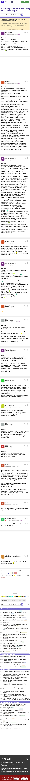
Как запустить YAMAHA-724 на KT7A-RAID (12, 715)
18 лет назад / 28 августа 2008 (13, 382)
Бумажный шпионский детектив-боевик (13, 662)
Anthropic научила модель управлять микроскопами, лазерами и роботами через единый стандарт (15, 686)
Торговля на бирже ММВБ (8, 640)
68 (15, 14)
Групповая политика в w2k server (10, 710)
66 (11, 14)
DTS (6, 446)
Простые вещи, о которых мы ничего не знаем (13, 620)
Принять (16, 779)
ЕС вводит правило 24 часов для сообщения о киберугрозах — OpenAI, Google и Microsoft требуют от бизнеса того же (15, 695)
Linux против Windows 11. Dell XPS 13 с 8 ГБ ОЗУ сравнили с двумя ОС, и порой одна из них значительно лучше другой (16, 699)
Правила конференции (17, 768)
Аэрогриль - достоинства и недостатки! (12, 632)
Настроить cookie (19, 771)
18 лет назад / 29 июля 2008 (12, 160)
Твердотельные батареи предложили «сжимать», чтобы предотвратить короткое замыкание (16, 675)
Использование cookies (7, 771)
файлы (20, 575)
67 (13, 14)
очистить (3, 577)
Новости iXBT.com (5, 669)
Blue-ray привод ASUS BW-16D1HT (10, 615)
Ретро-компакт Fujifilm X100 (9, 631)
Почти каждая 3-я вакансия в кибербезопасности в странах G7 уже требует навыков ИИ (15, 678)
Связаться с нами (6, 768)
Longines (8, 380)
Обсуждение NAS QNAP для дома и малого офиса (14, 650)
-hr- (10, 575)
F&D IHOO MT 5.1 (6, 707)
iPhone (4, 622)
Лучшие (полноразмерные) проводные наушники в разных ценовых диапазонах (14, 646)
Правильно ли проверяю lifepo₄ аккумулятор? (14, 656)
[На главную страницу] (2, 2)
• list (19, 573)
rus (12, 575)
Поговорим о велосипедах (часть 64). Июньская (14, 619)
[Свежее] (9, 2)
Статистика (7, 770)
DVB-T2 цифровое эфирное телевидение (12, 617)
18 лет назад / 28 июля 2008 (12, 34)
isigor (7, 320)
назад (2, 14)
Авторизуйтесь (5, 600)
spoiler (3, 573)
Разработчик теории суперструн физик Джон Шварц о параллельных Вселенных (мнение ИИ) (16, 664)
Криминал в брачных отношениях (10, 648)
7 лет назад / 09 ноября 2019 (12, 558)
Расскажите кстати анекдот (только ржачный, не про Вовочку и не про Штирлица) (15, 625)
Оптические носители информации (8, 6)
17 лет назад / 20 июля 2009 (12, 504)
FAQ (2, 770)
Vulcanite (8, 33)
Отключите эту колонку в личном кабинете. (11, 728)
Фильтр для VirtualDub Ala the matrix (12, 666)
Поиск (25, 768)
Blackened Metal (11, 556)
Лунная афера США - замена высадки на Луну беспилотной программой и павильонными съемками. (15, 628)
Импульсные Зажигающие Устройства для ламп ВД (14, 637)
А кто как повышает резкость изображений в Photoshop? (16, 719)
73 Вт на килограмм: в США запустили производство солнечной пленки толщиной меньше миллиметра (14, 684)
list (22, 573)
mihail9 (7, 465)
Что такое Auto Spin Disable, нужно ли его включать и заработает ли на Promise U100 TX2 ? (15, 705)
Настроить (24, 779)
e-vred (7, 405)
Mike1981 (8, 518)
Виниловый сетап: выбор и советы (11, 611)
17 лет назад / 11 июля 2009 (12, 466)
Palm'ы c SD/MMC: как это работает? (11, 709)
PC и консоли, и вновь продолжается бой (12, 642)
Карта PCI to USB (7, 722)
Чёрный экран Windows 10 (9, 643)
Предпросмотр (21, 600)
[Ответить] (24, 32)
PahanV (7, 81)
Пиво (4, 651)
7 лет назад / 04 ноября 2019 (14, 520)
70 (20, 14)
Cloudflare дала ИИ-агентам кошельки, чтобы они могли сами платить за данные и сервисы (16, 672)
